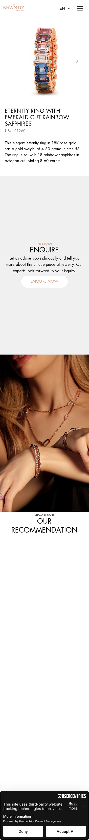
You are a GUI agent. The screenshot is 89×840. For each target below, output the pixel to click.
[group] (44, 539)
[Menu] (80, 8)
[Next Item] (77, 61)
